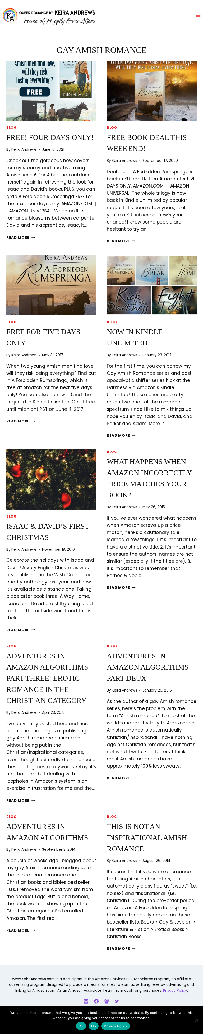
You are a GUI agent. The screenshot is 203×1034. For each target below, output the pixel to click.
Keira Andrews (24, 149)
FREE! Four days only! (50, 137)
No (93, 1026)
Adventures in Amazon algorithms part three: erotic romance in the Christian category (47, 678)
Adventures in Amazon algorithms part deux (148, 667)
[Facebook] (96, 1001)
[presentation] (51, 91)
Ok (81, 1026)
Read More (20, 237)
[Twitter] (117, 1001)
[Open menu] (198, 15)
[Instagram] (85, 1001)
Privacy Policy (175, 990)
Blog (11, 128)
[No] (196, 1020)
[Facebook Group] (106, 1001)
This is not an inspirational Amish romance (147, 837)
